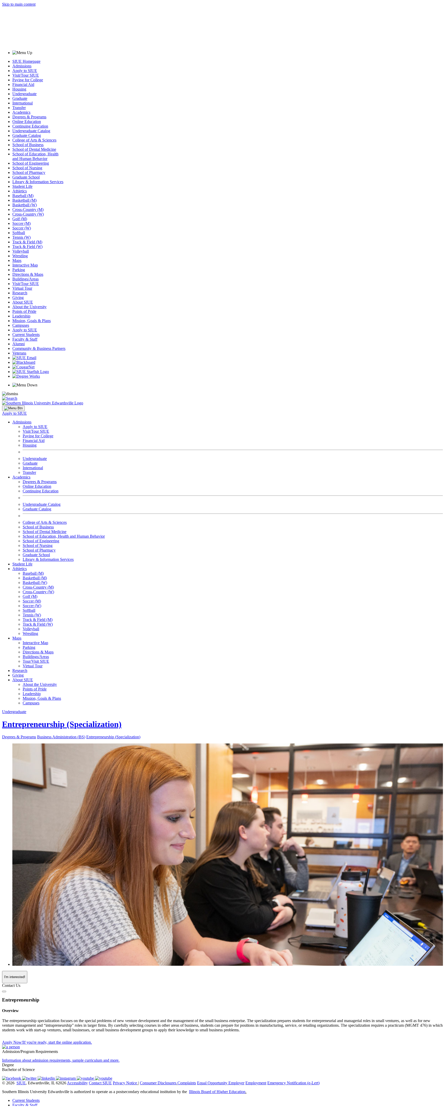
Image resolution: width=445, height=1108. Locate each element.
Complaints (186, 1083)
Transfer (19, 107)
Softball (18, 233)
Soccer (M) (21, 223)
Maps (16, 260)
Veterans (19, 353)
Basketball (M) (24, 200)
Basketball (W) (24, 205)
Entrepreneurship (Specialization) (62, 724)
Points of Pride (24, 311)
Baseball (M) (22, 195)
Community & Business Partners (38, 348)
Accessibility (77, 1083)
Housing (19, 89)
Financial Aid (23, 84)
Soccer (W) (21, 228)
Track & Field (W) (27, 246)
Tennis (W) (21, 237)
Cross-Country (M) (28, 209)
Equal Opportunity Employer (220, 1083)
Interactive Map (25, 265)
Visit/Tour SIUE (25, 75)
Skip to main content (19, 4)
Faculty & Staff (24, 339)
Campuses (20, 325)
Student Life (22, 186)
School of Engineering (30, 163)
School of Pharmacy (28, 172)
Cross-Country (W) (28, 214)
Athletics (19, 191)
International (22, 103)
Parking (18, 270)
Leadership (21, 316)
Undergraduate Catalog (31, 131)
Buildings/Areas (25, 279)
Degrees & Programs (29, 117)
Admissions (21, 66)
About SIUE (22, 302)
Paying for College (27, 80)
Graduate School (26, 177)
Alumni (18, 344)
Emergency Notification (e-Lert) (293, 1083)
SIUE (21, 1083)
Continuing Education (30, 126)
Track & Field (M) (27, 242)
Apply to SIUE (24, 70)
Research (19, 293)
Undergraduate (24, 94)
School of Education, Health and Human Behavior (35, 156)
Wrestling (20, 256)
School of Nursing (27, 168)
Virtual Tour (22, 288)
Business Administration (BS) (61, 737)
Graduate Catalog (26, 135)
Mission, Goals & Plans (31, 320)
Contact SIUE (100, 1083)
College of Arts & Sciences (34, 140)
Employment (255, 1083)
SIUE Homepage (26, 61)
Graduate (19, 98)
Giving (18, 297)
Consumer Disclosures (158, 1083)
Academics (21, 112)
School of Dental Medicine (34, 149)
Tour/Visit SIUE (36, 661)
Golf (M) (19, 219)
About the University (29, 307)
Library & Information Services (37, 182)
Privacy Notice (125, 1083)
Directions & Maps (27, 274)
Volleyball (20, 251)
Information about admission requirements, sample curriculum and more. (60, 1060)
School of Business (28, 145)
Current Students (26, 334)
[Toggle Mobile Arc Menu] (13, 408)
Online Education (26, 121)
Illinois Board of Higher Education (217, 1091)
